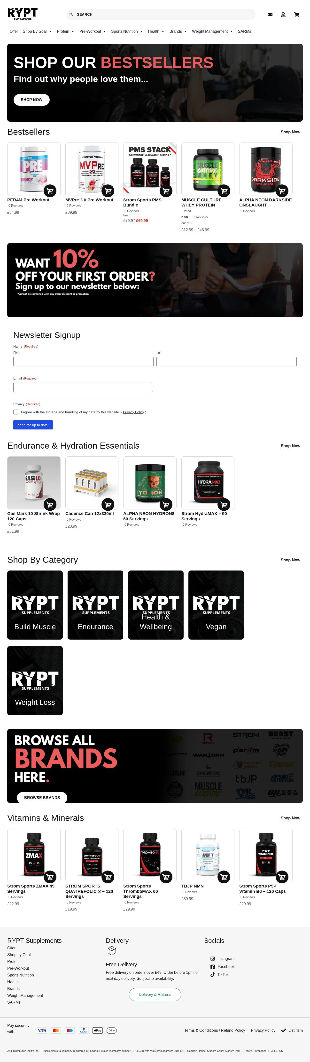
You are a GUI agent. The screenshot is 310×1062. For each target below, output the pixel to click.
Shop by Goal (35, 31)
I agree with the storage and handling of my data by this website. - (83, 412)
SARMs (244, 31)
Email (25, 378)
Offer (14, 31)
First (16, 353)
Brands (176, 31)
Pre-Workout (90, 31)
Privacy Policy (133, 412)
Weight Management (210, 31)
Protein (63, 31)
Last (159, 353)
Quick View (51, 191)
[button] (56, 954)
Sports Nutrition (124, 31)
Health (153, 31)
